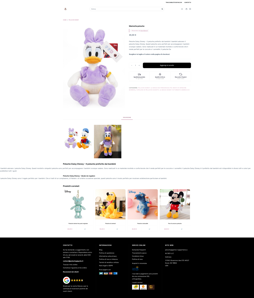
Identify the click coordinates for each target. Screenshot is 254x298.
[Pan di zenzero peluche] (175, 204)
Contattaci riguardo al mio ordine (75, 268)
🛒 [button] (85, 229)
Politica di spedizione (106, 253)
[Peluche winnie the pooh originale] (78, 204)
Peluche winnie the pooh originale (78, 223)
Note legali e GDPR (106, 266)
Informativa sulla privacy (108, 256)
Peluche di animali (110, 223)
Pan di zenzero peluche (175, 223)
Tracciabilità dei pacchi (174, 2)
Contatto (187, 2)
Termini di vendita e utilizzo (109, 262)
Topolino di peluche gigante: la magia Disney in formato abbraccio (163, 90)
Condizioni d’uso (138, 256)
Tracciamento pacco (139, 253)
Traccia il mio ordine (70, 265)
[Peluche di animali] (110, 204)
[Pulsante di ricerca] (162, 9)
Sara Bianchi (144, 30)
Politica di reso (137, 259)
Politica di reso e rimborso (108, 259)
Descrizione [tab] (127, 117)
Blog (100, 250)
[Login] (182, 9)
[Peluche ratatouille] (142, 204)
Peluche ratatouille (142, 223)
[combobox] (126, 9)
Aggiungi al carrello (167, 65)
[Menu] (190, 9)
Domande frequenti (139, 250)
